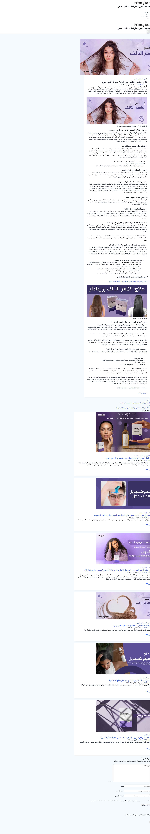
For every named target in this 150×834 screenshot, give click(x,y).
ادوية (135, 79)
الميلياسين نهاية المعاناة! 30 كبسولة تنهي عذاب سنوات (135, 402)
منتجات (137, 455)
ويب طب (145, 256)
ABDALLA (140, 85)
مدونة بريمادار (145, 16)
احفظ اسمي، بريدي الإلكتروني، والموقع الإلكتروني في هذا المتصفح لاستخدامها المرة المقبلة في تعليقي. (120, 800)
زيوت (137, 623)
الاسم (122, 786)
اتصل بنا (147, 21)
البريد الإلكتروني (119, 791)
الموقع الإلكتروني (119, 796)
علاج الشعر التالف (142, 393)
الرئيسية (147, 12)
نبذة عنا (147, 18)
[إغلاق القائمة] (149, 822)
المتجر (147, 14)
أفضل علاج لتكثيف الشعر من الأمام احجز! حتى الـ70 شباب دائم (132, 407)
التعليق (111, 781)
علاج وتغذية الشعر (143, 79)
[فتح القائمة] (148, 32)
